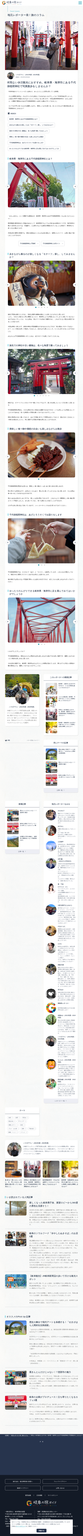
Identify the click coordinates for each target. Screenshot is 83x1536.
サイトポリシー (53, 1495)
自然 (10, 1117)
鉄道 (21, 1125)
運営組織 (28, 1495)
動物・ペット (12, 1132)
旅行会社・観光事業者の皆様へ (23, 1481)
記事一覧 (60, 790)
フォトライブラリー (60, 1481)
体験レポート (12, 1125)
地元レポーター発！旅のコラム (19, 1435)
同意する (41, 1530)
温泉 (23, 1128)
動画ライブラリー (22, 1488)
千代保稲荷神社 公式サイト (51, 243)
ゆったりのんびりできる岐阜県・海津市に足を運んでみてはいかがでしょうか (34, 148)
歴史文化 (11, 1121)
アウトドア (21, 1121)
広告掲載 (39, 1495)
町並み (24, 1117)
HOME (7, 1435)
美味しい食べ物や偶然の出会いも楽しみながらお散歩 (26, 137)
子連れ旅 (31, 1128)
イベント (22, 1132)
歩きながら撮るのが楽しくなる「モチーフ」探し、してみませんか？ (31, 125)
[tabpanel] (41, 184)
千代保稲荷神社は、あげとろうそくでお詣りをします (26, 142)
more (47, 683)
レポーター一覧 (60, 1101)
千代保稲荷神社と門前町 (28, 243)
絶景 (17, 1117)
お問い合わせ (60, 1488)
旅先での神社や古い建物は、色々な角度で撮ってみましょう (28, 131)
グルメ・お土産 (13, 1128)
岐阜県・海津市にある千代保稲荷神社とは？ (23, 119)
